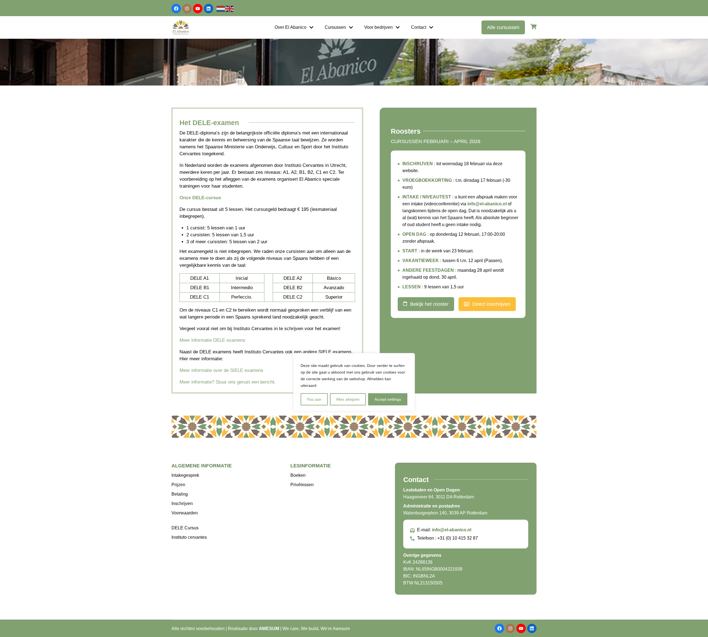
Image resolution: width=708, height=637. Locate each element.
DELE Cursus (185, 527)
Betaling (179, 494)
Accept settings (387, 399)
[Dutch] (221, 8)
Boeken (298, 475)
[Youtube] (197, 8)
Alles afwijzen (348, 399)
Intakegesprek (185, 475)
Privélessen (302, 484)
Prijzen (178, 484)
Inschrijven (182, 503)
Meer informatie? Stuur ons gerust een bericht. (227, 382)
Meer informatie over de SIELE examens (221, 370)
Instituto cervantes (189, 537)
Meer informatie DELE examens (212, 340)
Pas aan (314, 399)
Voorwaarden (184, 513)
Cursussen (335, 27)
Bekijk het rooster (429, 304)
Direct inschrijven (491, 304)
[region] (354, 382)
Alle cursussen (503, 27)
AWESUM (269, 628)
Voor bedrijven (378, 27)
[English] (229, 8)
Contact (418, 27)
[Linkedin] (208, 8)
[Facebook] (176, 8)
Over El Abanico (290, 27)
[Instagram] (187, 8)
